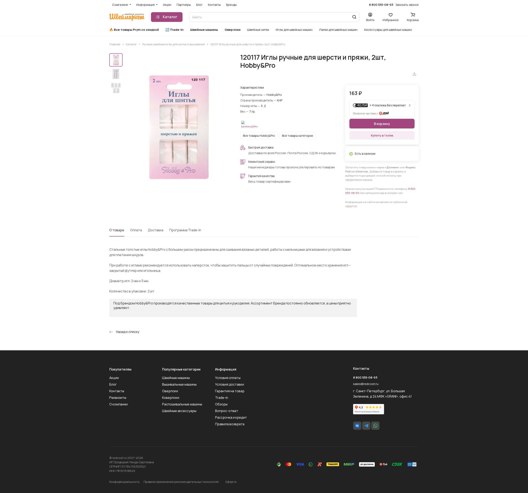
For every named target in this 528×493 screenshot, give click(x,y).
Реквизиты (117, 397)
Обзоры (221, 404)
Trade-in (221, 397)
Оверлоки (170, 391)
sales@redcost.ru (365, 384)
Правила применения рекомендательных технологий (181, 482)
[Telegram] (366, 426)
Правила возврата (229, 424)
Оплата (136, 230)
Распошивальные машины (182, 404)
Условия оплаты (227, 377)
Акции (114, 377)
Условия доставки (229, 384)
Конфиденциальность (124, 482)
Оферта (230, 482)
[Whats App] (375, 426)
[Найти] (354, 17)
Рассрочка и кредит (231, 417)
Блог (113, 384)
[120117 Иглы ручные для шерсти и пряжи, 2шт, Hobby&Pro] (178, 127)
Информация (225, 369)
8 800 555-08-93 (381, 5)
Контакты (116, 391)
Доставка (155, 230)
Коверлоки (170, 397)
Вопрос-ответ (226, 411)
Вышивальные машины (179, 384)
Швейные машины (176, 377)
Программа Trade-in (185, 230)
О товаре (116, 230)
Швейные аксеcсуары (179, 411)
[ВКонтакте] (357, 426)
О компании (118, 404)
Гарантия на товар (229, 391)
